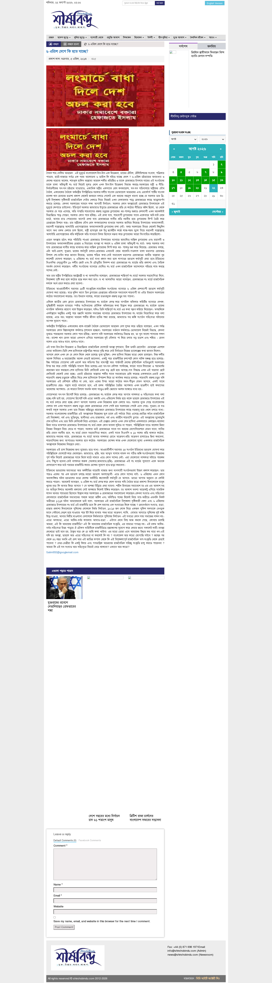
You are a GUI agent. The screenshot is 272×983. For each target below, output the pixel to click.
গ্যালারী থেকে (96, 37)
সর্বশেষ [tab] (183, 46)
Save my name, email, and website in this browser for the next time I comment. (102, 921)
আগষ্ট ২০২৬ (197, 149)
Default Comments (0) (65, 840)
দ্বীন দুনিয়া (163, 37)
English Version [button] (215, 3)
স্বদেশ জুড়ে (63, 37)
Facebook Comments (90, 840)
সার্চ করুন (159, 3)
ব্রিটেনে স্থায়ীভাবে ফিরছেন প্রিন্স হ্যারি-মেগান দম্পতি (207, 54)
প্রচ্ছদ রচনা (73, 44)
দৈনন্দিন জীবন (197, 37)
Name (58, 884)
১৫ (213, 180)
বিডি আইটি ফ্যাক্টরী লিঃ (208, 978)
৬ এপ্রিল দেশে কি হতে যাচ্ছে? (67, 51)
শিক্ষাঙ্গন (127, 37)
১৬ (221, 180)
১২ (189, 180)
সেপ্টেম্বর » (217, 211)
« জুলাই (176, 211)
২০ (197, 188)
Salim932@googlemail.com (62, 552)
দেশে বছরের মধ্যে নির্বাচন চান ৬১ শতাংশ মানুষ (104, 818)
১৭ (173, 188)
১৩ (197, 180)
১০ (173, 180)
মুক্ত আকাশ (179, 37)
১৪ (205, 180)
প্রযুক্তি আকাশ (113, 37)
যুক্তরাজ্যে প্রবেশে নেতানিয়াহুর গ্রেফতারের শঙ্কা (62, 606)
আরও (212, 37)
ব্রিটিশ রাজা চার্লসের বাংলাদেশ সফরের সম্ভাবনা (145, 818)
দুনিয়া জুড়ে (79, 37)
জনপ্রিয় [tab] (211, 46)
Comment (60, 845)
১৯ (189, 188)
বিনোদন (138, 37)
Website (58, 906)
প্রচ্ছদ (51, 37)
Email (58, 895)
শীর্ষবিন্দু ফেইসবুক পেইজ (183, 116)
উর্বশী (150, 37)
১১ (181, 180)
